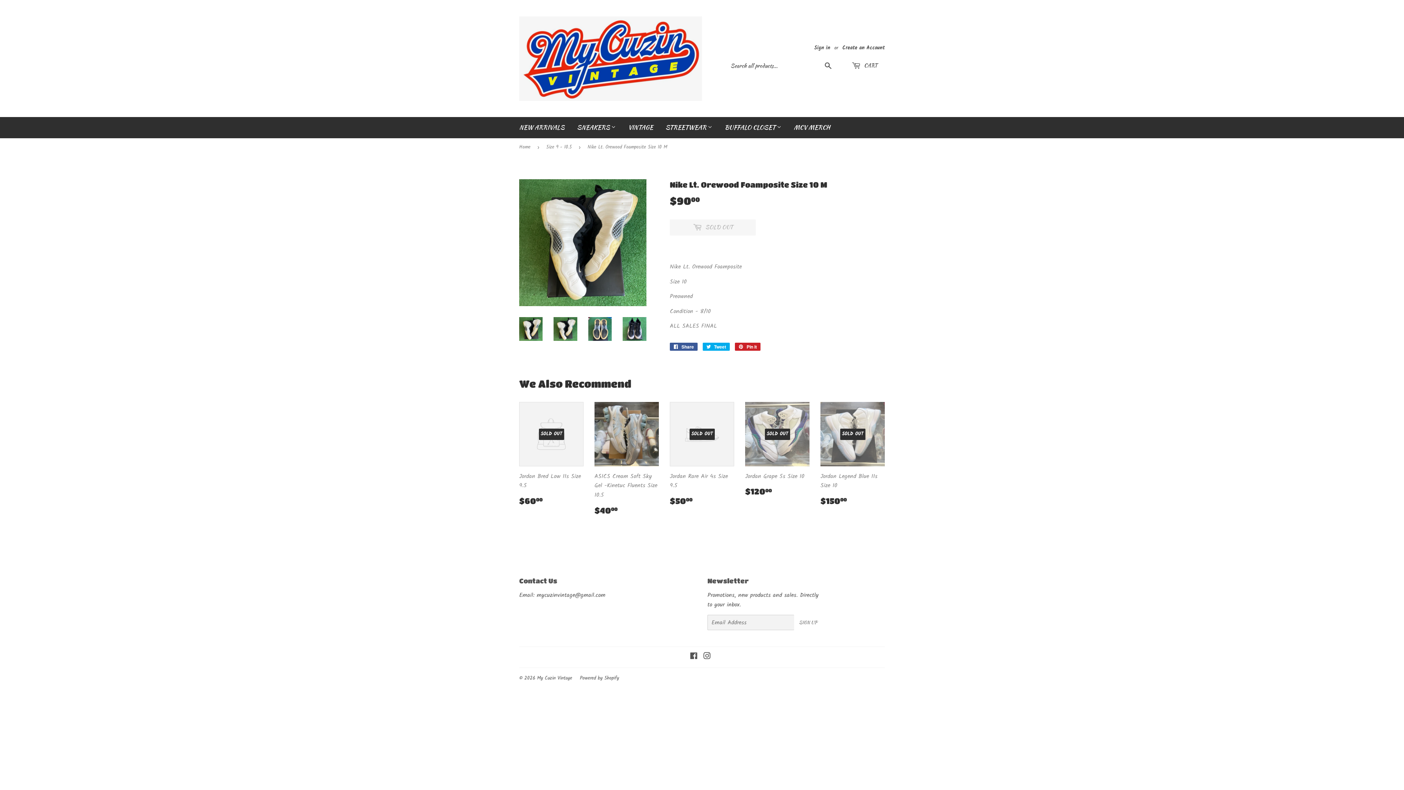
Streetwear (686, 127)
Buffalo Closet (751, 127)
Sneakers (594, 127)
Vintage (640, 127)
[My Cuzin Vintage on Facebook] (694, 657)
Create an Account (863, 48)
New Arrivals (542, 127)
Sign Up (808, 622)
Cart (870, 65)
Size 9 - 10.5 (559, 147)
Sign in (822, 48)
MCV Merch (812, 127)
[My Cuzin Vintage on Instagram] (707, 657)
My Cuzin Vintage (554, 678)
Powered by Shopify (599, 678)
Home (525, 147)
